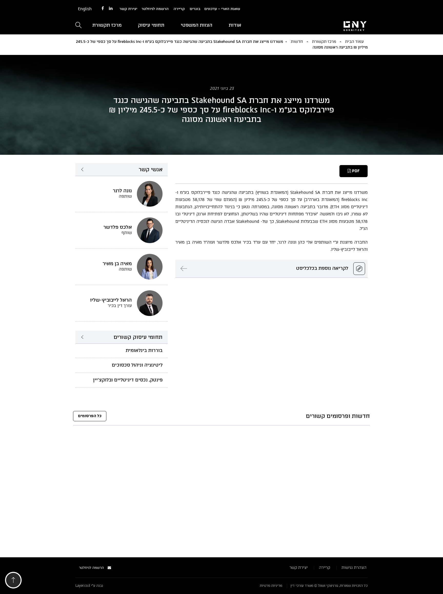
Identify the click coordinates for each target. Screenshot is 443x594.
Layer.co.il (82, 586)
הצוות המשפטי (196, 25)
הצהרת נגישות (353, 567)
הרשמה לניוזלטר (155, 9)
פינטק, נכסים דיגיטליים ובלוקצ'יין (128, 380)
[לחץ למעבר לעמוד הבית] (321, 25)
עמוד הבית (354, 41)
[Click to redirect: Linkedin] (111, 8)
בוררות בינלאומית (144, 350)
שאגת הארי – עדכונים (222, 9)
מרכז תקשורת (107, 25)
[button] (13, 581)
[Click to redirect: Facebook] (103, 8)
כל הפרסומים (90, 416)
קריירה (179, 9)
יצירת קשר (128, 9)
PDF (355, 171)
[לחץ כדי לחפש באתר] (78, 25)
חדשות (297, 41)
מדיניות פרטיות (271, 586)
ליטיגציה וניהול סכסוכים (137, 365)
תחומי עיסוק (151, 25)
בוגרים (195, 9)
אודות (235, 25)
